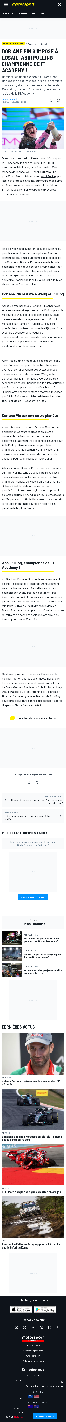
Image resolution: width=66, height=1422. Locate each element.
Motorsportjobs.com (33, 1350)
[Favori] (51, 100)
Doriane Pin (27, 262)
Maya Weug (9, 275)
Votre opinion (33, 1375)
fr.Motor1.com (33, 1345)
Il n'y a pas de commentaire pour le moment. (33, 843)
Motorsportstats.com (33, 1360)
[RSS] (58, 1327)
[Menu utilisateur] (59, 4)
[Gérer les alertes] (37, 782)
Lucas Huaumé (9, 99)
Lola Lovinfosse (45, 275)
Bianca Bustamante (14, 610)
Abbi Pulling (48, 176)
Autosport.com (33, 1355)
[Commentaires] (59, 100)
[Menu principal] (5, 4)
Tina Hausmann (32, 346)
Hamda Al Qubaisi (29, 323)
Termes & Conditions (22, 1408)
